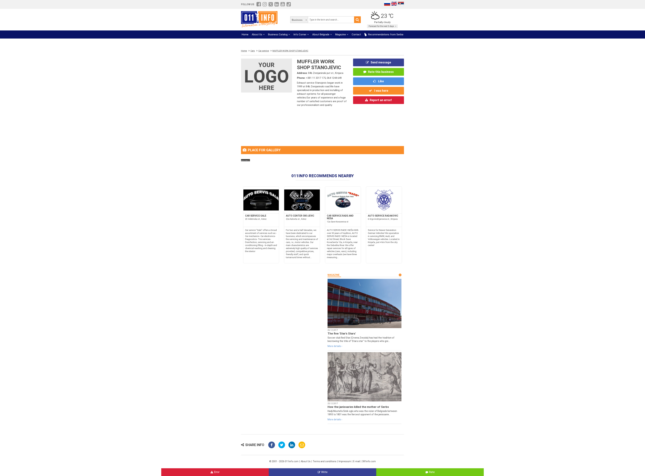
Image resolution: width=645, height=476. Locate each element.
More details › (335, 346)
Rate (432, 472)
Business (297, 20)
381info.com (369, 461)
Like (380, 81)
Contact (356, 34)
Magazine (340, 34)
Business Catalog (278, 34)
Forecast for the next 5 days (382, 26)
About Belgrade (320, 34)
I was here (381, 90)
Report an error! (381, 100)
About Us (257, 34)
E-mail (356, 461)
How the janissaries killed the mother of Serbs (358, 407)
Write (324, 472)
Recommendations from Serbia (385, 34)
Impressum (345, 461)
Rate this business (381, 72)
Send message (381, 62)
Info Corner (299, 34)
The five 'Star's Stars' (342, 333)
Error (217, 472)
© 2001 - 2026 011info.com (283, 461)
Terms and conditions (324, 461)
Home (245, 34)
